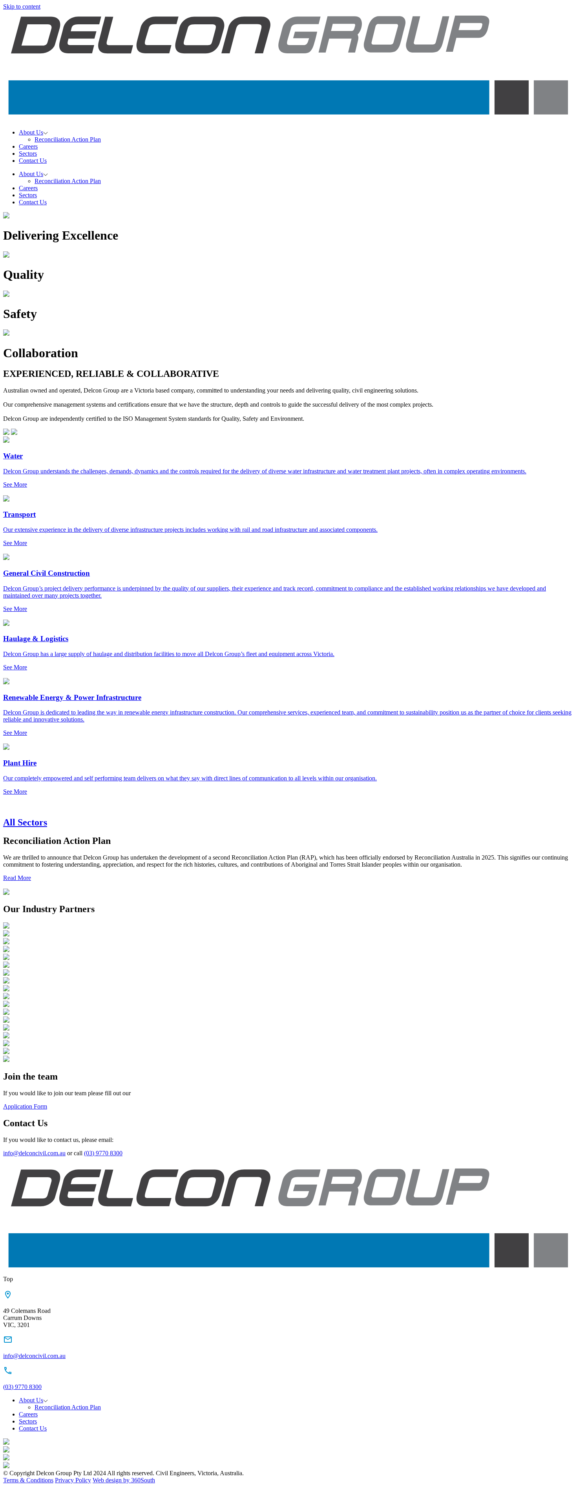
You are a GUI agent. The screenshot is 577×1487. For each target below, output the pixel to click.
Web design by (124, 1480)
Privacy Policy (73, 1480)
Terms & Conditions (28, 1480)
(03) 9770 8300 (103, 1153)
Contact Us (33, 160)
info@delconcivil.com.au (34, 1153)
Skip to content (21, 6)
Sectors (28, 153)
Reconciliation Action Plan (68, 139)
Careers (28, 146)
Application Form (25, 1106)
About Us (31, 132)
